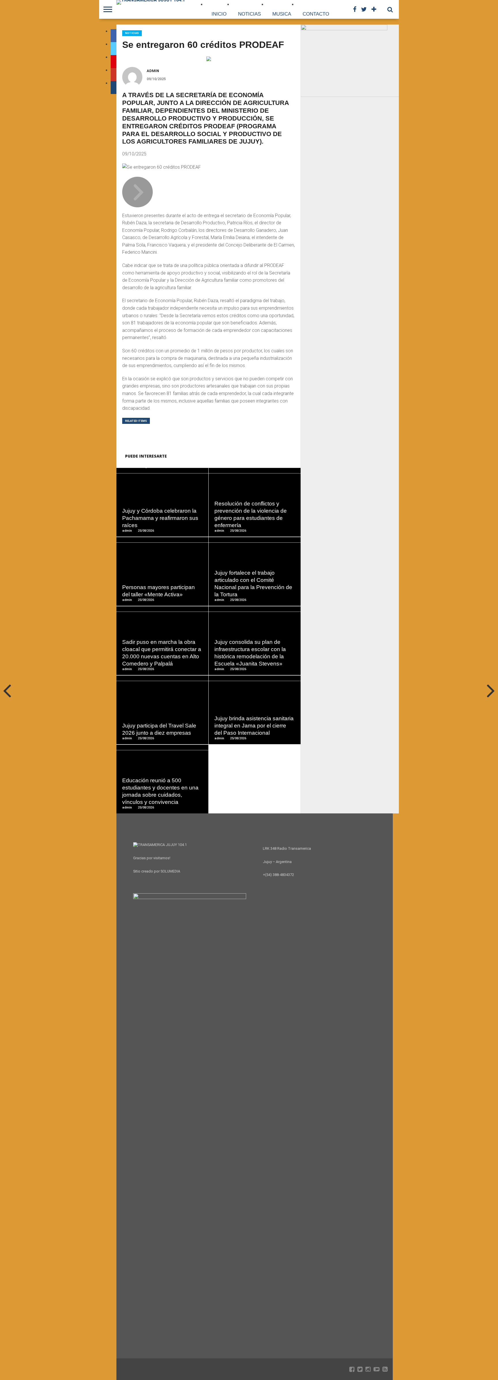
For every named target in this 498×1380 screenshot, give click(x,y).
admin (153, 71)
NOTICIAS (249, 14)
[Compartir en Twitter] (162, 514)
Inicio (219, 14)
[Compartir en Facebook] (150, 514)
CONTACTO (316, 14)
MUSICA (281, 14)
